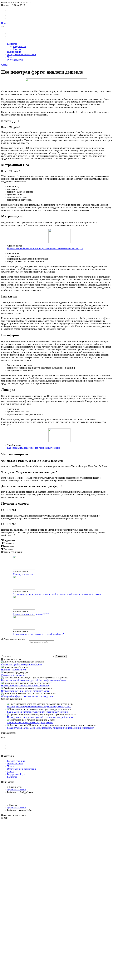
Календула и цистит (23, 574)
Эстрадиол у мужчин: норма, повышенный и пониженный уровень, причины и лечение (57, 594)
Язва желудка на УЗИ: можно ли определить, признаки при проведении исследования (50, 728)
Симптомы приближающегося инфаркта (21, 664)
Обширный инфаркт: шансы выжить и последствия (27, 696)
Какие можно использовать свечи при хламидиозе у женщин (37, 712)
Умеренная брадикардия (13, 675)
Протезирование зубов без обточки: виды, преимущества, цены (39, 706)
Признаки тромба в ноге (13, 669)
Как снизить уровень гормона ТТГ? (31, 614)
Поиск (4, 23)
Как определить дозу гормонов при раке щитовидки (33, 448)
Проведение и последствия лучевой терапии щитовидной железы (40, 717)
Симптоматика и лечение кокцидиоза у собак (30, 722)
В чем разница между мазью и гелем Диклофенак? (38, 634)
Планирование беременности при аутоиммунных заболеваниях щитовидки (45, 248)
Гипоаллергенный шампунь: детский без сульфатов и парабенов (33, 680)
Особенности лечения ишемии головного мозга (25, 691)
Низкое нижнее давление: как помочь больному (25, 685)
